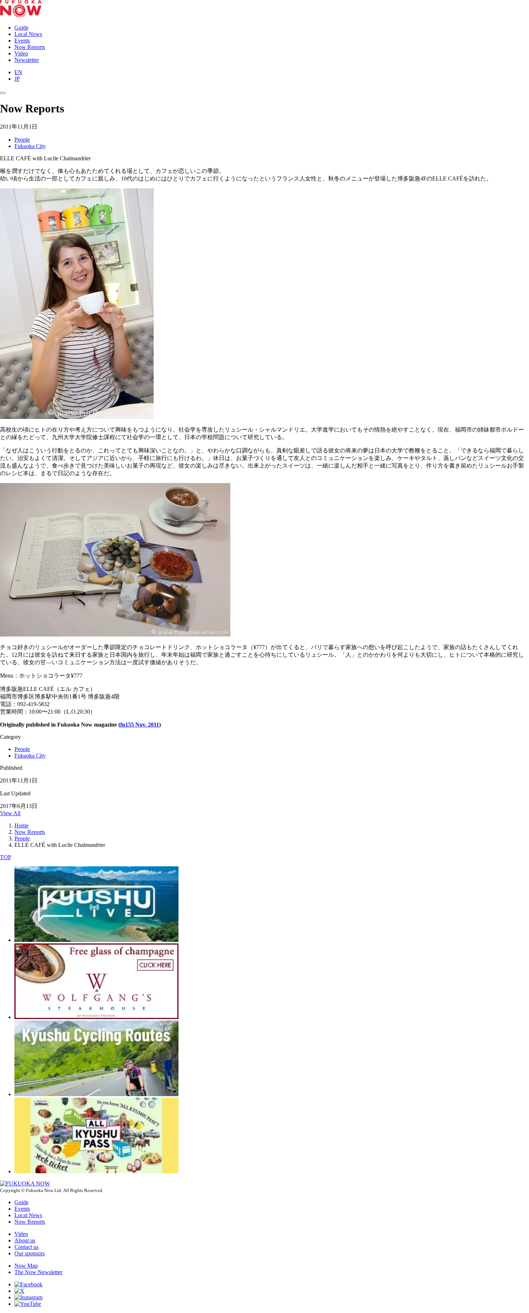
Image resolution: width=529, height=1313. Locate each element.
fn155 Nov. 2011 (139, 725)
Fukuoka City (30, 146)
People (22, 140)
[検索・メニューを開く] (3, 93)
